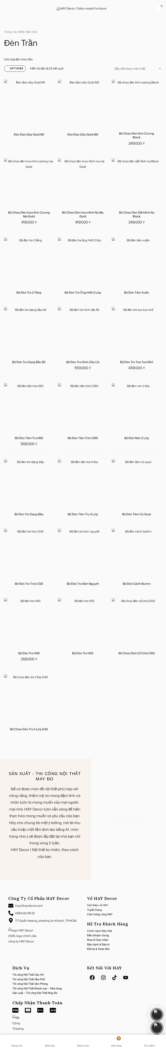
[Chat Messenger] (157, 1014)
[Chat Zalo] (157, 1028)
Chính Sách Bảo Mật (99, 930)
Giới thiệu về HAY (97, 905)
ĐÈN (21, 32)
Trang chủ (10, 32)
